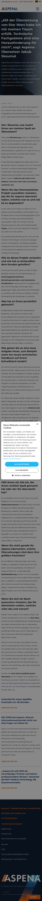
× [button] (37, 424)
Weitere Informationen (12, 459)
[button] (21, 475)
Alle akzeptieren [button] (21, 464)
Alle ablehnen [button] (21, 470)
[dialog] (21, 450)
